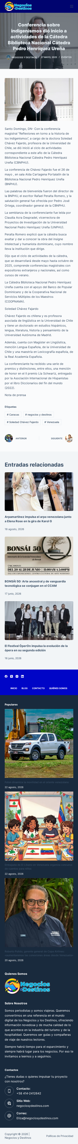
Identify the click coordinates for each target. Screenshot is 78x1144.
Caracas (13, 414)
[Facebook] (6, 676)
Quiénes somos (58, 688)
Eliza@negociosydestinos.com (37, 1118)
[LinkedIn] (22, 676)
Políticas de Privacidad (59, 1135)
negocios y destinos (38, 414)
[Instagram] (17, 676)
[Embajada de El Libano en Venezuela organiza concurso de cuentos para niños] (39, 826)
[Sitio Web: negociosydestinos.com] (9, 1103)
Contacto (38, 688)
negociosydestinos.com (33, 1106)
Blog (25, 688)
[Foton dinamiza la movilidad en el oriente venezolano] (39, 743)
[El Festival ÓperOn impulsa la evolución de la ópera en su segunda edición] (39, 620)
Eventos (66, 57)
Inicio (14, 688)
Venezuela (51, 422)
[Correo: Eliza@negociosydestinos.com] (9, 1115)
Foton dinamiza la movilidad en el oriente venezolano (37, 782)
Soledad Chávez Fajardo (22, 422)
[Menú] (71, 6)
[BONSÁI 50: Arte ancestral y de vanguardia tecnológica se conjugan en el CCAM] (39, 556)
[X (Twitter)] (11, 676)
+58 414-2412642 (29, 1093)
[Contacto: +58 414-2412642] (9, 1090)
